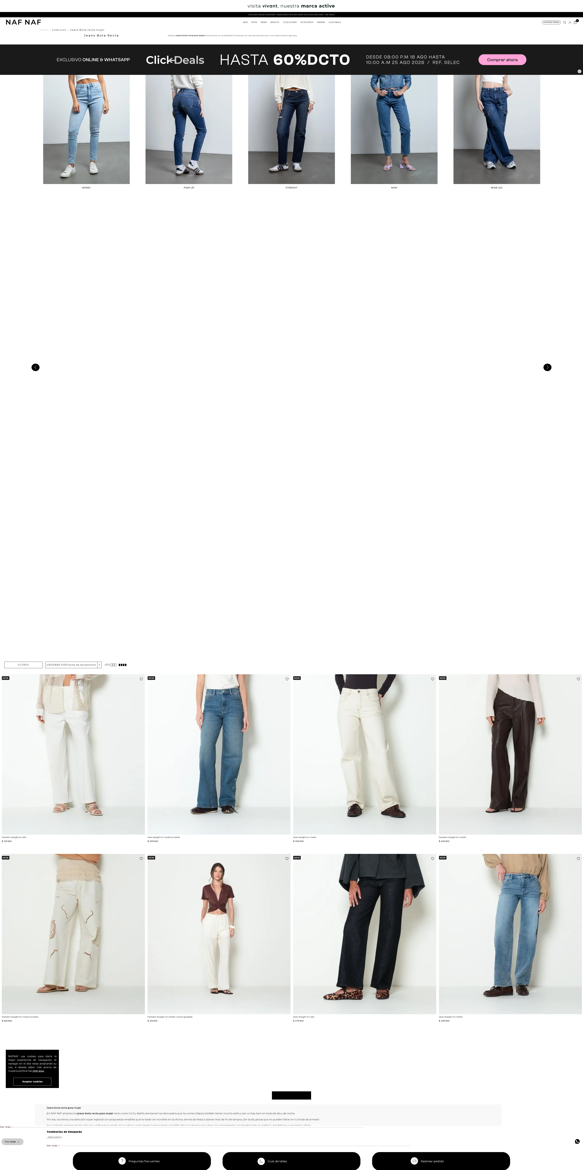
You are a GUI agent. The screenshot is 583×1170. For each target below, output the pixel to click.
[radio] (114, 664)
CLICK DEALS (335, 22)
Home (43, 29)
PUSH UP (189, 187)
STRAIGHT (291, 187)
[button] (551, 22)
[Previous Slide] (36, 367)
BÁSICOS (275, 22)
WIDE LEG (497, 187)
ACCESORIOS (306, 22)
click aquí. (38, 1070)
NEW (245, 22)
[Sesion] (569, 22)
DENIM (264, 22)
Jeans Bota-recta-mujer (87, 29)
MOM (394, 187)
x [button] (18, 1142)
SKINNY (86, 187)
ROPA (254, 22)
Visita (10, 1142)
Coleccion (59, 29)
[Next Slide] (547, 367)
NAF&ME (321, 22)
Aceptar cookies (32, 1081)
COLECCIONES (290, 22)
